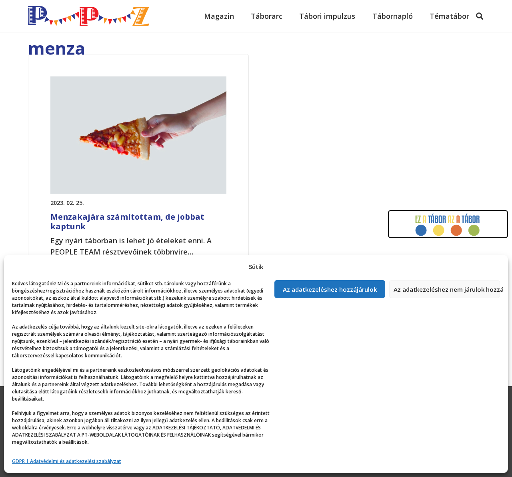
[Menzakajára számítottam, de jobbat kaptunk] (138, 82)
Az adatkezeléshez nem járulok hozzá (447, 289)
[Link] (88, 16)
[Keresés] (480, 16)
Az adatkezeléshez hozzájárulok (330, 289)
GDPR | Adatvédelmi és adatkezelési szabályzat (66, 461)
